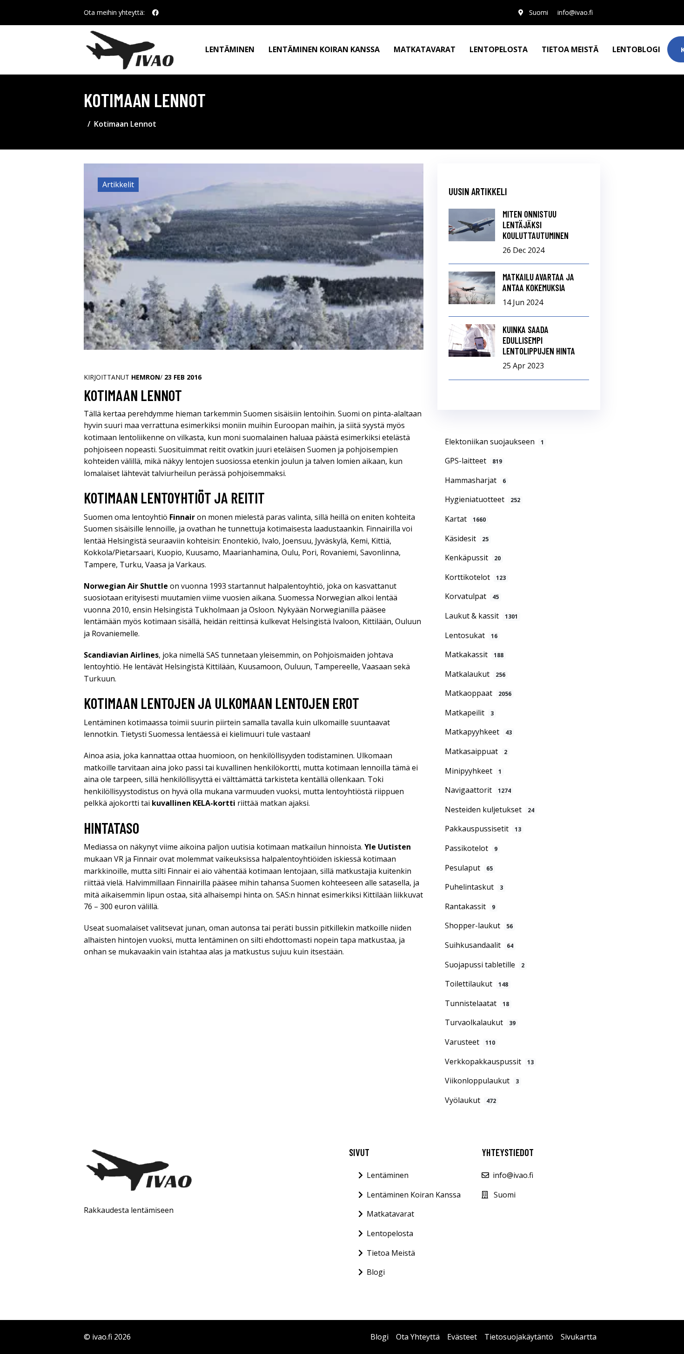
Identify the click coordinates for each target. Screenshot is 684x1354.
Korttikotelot (475, 577)
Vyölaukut (470, 1100)
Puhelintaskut (474, 887)
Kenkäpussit (473, 557)
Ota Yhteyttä (418, 1337)
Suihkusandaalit (479, 945)
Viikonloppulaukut (482, 1080)
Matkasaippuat (476, 751)
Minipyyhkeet (473, 771)
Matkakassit (474, 654)
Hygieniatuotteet (482, 499)
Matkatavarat (425, 49)
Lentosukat (471, 635)
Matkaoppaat (478, 693)
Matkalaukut (475, 674)
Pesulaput (469, 868)
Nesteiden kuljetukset (489, 809)
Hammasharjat (475, 480)
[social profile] (155, 12)
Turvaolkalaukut (480, 1022)
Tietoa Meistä (391, 1253)
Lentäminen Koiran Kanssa (414, 1195)
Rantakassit (470, 906)
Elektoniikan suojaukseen (494, 441)
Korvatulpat (472, 596)
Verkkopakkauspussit (489, 1061)
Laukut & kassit (481, 616)
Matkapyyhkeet (478, 732)
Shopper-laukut (479, 925)
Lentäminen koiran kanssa (324, 49)
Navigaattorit (478, 790)
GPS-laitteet (473, 461)
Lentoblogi (636, 49)
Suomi (538, 12)
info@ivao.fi (575, 12)
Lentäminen (230, 49)
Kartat (465, 519)
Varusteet (470, 1042)
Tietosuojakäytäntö (518, 1337)
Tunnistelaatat (477, 1003)
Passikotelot (471, 848)
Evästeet (462, 1337)
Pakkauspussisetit (483, 828)
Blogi (376, 1272)
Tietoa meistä (570, 49)
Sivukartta (579, 1337)
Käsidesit (467, 538)
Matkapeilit (469, 713)
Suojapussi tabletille (484, 964)
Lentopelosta (498, 49)
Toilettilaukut (476, 984)
